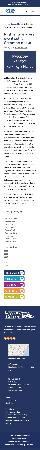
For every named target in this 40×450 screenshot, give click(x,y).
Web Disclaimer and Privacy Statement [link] (19, 445)
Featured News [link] (11, 233)
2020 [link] (6, 260)
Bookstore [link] (9, 409)
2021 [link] (6, 257)
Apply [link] (7, 397)
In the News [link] (9, 236)
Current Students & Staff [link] (15, 418)
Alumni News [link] (10, 221)
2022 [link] (6, 254)
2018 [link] (6, 266)
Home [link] (6, 24)
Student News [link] (10, 239)
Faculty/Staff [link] (10, 230)
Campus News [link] (16, 24)
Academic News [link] (11, 218)
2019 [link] (6, 263)
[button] (33, 12)
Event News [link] (9, 227)
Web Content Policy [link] (19, 439)
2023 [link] (6, 251)
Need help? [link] (9, 403)
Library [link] (8, 423)
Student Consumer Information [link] (18, 435)
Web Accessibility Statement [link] (18, 442)
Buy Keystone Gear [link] (12, 412)
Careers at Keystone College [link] (16, 415)
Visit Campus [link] (10, 400)
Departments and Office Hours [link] (17, 421)
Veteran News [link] (10, 242)
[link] (10, 11)
